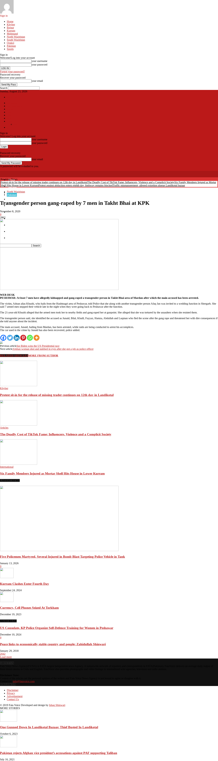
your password (39, 64)
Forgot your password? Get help (17, 149)
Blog (9, 112)
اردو (8, 127)
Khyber (11, 24)
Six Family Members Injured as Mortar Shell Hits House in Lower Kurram (52, 473)
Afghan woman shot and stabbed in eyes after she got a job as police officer (53, 348)
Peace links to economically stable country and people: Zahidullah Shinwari (53, 644)
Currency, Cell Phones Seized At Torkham (29, 607)
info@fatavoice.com (24, 681)
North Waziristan (16, 36)
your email (37, 80)
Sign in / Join (12, 97)
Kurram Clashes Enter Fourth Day (24, 584)
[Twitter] (10, 338)
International (12, 103)
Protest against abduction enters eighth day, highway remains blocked (75, 185)
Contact (10, 121)
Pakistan (11, 45)
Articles (10, 109)
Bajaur (10, 27)
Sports (10, 49)
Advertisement (14, 696)
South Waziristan (16, 39)
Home (10, 21)
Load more (6, 656)
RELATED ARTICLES (14, 355)
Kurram (11, 30)
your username (39, 61)
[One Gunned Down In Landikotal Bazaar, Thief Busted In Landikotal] (8, 720)
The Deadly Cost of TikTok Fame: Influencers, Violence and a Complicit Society (130, 182)
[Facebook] (3, 338)
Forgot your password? (12, 71)
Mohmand (12, 33)
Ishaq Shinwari (57, 705)
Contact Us (13, 699)
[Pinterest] (23, 338)
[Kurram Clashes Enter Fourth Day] (7, 577)
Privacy (11, 693)
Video (9, 118)
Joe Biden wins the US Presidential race (38, 345)
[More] (37, 338)
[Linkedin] (17, 338)
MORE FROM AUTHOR (43, 355)
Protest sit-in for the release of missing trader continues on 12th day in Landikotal (44, 182)
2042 (2, 653)
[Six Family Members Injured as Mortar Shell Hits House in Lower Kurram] (18, 463)
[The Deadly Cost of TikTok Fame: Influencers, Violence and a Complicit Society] (18, 424)
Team (16, 124)
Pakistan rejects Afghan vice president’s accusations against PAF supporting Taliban (58, 753)
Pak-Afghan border (14, 106)
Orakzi (10, 42)
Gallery (10, 115)
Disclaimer (12, 690)
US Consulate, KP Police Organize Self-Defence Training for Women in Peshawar (56, 628)
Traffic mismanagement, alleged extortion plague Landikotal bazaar (149, 185)
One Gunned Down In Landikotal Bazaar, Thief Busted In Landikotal (49, 727)
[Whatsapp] (30, 338)
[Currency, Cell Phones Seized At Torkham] (7, 601)
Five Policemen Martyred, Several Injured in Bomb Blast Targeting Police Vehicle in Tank (62, 556)
